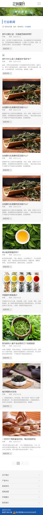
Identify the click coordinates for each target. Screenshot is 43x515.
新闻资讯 (20, 27)
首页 (14, 27)
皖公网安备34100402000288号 (26, 512)
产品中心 (5, 480)
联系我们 (5, 503)
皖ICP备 (9, 512)
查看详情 (7, 49)
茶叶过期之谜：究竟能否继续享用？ (17, 34)
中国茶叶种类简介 (9, 295)
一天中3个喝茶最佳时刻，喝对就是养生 (19, 439)
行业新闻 (28, 27)
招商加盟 (5, 492)
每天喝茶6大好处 (9, 392)
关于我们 (5, 475)
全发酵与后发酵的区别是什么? (15, 107)
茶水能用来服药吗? (10, 252)
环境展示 (5, 497)
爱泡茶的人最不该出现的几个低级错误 (18, 343)
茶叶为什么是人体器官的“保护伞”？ (17, 59)
